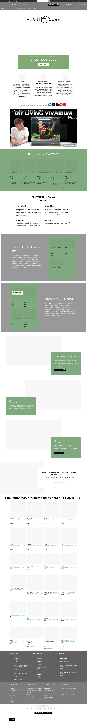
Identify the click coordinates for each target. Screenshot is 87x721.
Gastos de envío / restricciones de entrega (69, 689)
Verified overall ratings (41, 660)
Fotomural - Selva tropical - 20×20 (67, 593)
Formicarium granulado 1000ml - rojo (34, 545)
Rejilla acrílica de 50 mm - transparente (56, 269)
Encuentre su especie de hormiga (34, 690)
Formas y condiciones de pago (68, 692)
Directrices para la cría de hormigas (34, 688)
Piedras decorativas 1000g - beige (50, 519)
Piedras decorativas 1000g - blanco (68, 519)
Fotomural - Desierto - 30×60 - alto (33, 619)
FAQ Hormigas (30, 696)
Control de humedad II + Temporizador (68, 641)
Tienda (24, 4)
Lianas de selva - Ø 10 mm (49, 567)
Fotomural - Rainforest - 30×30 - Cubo (51, 593)
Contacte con (70, 1)
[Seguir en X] (57, 104)
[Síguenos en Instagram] (49, 104)
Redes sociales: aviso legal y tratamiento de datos (16, 700)
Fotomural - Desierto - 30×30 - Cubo (51, 619)
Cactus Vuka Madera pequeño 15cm (17, 567)
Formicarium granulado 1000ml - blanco (69, 545)
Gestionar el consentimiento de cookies (50, 710)
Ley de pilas (12, 695)
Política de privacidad (37, 708)
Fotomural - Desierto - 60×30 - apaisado (17, 615)
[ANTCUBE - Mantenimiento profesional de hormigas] (5, 4)
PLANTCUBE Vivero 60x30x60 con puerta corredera (71, 174)
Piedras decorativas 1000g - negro (16, 519)
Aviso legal (77, 1)
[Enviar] (49, 1)
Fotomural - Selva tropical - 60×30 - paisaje (16, 590)
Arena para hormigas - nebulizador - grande (28, 301)
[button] (14, 4)
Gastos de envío (15, 180)
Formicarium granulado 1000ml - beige (51, 545)
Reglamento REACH (14, 690)
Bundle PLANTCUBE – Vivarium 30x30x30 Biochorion (29, 174)
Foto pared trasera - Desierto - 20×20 (68, 619)
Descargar (46, 695)
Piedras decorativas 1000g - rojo (33, 519)
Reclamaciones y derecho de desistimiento (68, 695)
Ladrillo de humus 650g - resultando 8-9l (69, 567)
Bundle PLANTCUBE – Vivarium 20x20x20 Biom (14, 174)
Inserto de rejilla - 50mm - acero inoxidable (69, 249)
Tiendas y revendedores (15, 8)
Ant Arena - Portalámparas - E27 (17, 301)
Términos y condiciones (48, 708)
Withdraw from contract (43, 712)
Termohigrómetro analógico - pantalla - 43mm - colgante (34, 641)
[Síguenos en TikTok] (83, 1)
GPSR (11, 697)
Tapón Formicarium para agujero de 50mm (55, 249)
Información (4, 8)
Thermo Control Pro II (48, 642)
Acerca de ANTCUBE (61, 1)
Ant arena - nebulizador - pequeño (16, 320)
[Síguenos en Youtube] (85, 1)
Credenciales (47, 692)
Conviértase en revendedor (50, 699)
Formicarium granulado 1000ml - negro (17, 545)
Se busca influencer (48, 697)
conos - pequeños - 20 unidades (33, 566)
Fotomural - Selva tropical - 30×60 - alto (34, 593)
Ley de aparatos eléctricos (15, 692)
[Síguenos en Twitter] (84, 1)
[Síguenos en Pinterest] (61, 104)
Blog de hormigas (27, 8)
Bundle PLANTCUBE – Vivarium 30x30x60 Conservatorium (55, 175)
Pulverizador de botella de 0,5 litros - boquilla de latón (17, 642)
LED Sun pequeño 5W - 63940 (28, 320)
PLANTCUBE (35, 8)
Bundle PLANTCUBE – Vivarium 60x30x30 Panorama (43, 174)
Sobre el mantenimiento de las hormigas (33, 693)
